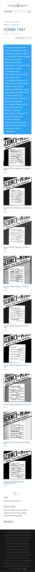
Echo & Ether (22, 569)
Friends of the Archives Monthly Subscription (16, 77)
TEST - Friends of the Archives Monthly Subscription (16, 101)
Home (6, 22)
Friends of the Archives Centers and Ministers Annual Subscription (17, 89)
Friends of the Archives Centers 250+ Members (16, 95)
